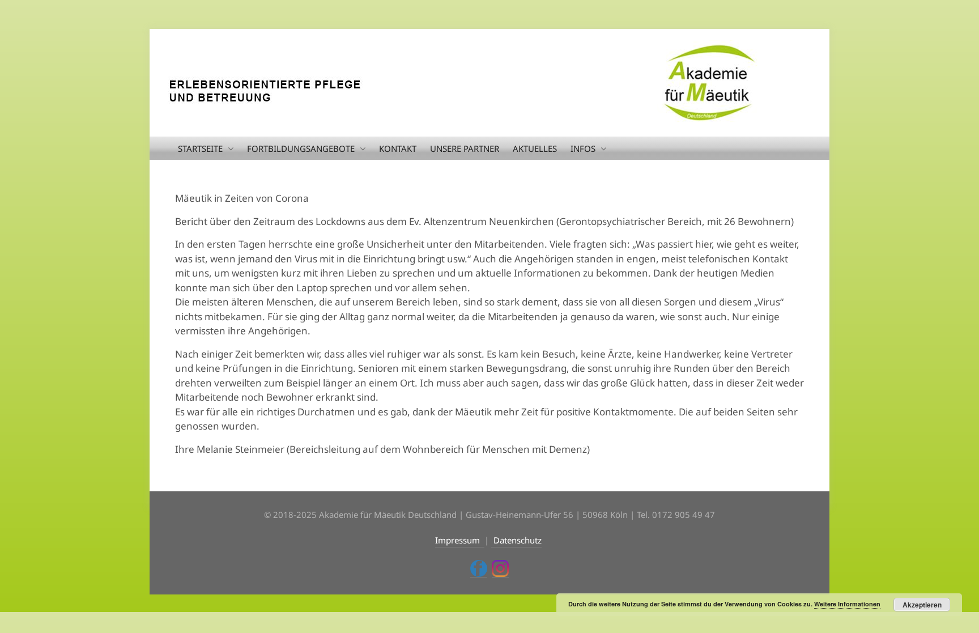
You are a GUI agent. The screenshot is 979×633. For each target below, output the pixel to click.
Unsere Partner (464, 148)
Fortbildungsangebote (301, 148)
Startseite (200, 148)
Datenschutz (516, 540)
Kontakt (397, 148)
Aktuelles (535, 148)
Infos (583, 148)
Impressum (459, 540)
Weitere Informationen (847, 604)
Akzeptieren (922, 605)
